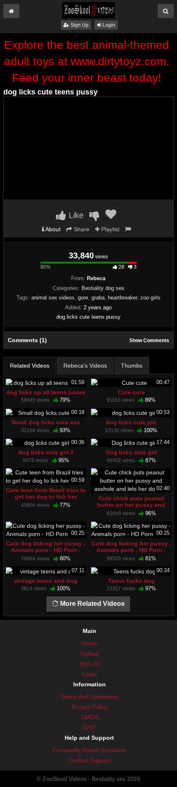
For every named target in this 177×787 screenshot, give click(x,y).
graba (98, 298)
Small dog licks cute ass (46, 422)
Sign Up (78, 25)
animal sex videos (53, 298)
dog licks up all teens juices (45, 392)
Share (80, 229)
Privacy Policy (89, 707)
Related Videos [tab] (29, 365)
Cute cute (131, 392)
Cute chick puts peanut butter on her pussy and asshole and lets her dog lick (131, 508)
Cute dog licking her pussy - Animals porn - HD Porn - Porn (46, 550)
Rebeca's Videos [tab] (85, 365)
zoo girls (150, 298)
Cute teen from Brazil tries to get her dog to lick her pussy (46, 496)
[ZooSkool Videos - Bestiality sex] (88, 10)
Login (108, 25)
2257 (89, 727)
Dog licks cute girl (131, 452)
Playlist (109, 229)
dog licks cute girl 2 (46, 452)
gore (83, 298)
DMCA (89, 717)
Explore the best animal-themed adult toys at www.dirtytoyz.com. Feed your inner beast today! (87, 61)
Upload (89, 653)
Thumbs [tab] (131, 365)
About (52, 229)
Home (89, 643)
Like (75, 215)
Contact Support (89, 760)
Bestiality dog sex (103, 288)
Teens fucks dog (131, 581)
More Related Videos (91, 603)
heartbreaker (122, 298)
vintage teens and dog (45, 581)
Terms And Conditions (89, 696)
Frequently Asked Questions (89, 750)
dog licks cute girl (131, 422)
